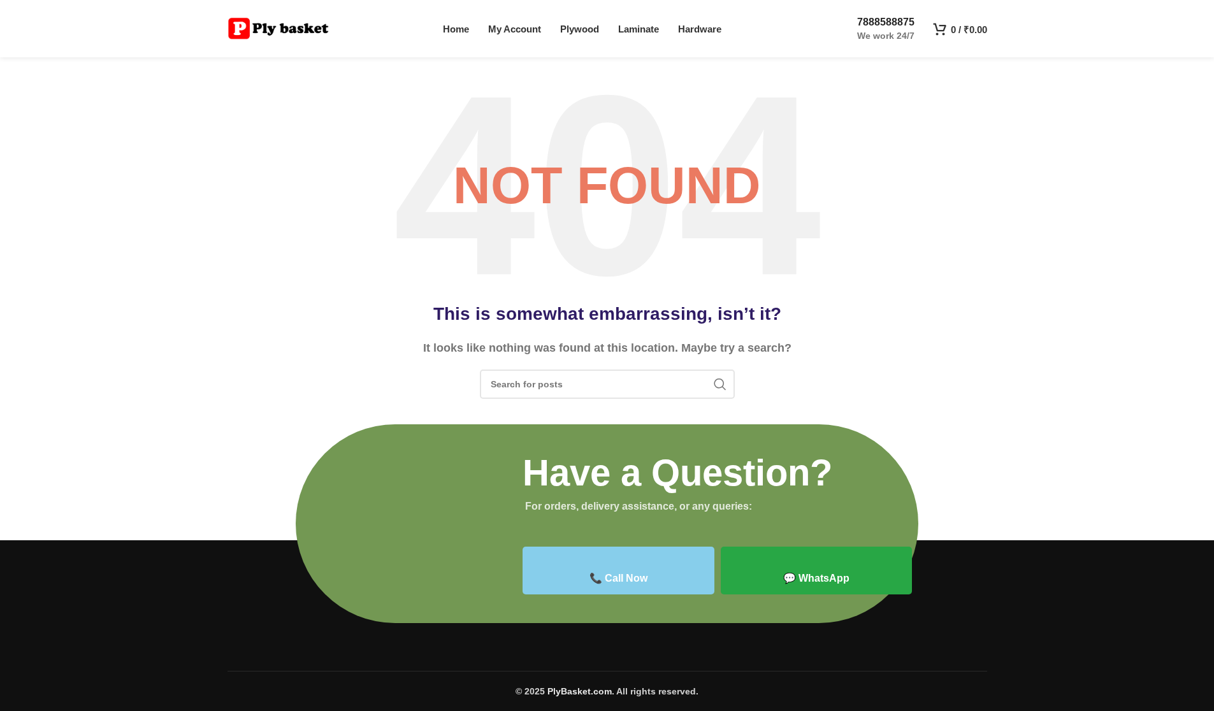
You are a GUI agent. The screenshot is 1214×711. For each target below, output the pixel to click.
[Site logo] (278, 27)
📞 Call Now (618, 578)
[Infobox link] (874, 28)
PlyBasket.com (579, 691)
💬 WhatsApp (816, 578)
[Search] (720, 384)
